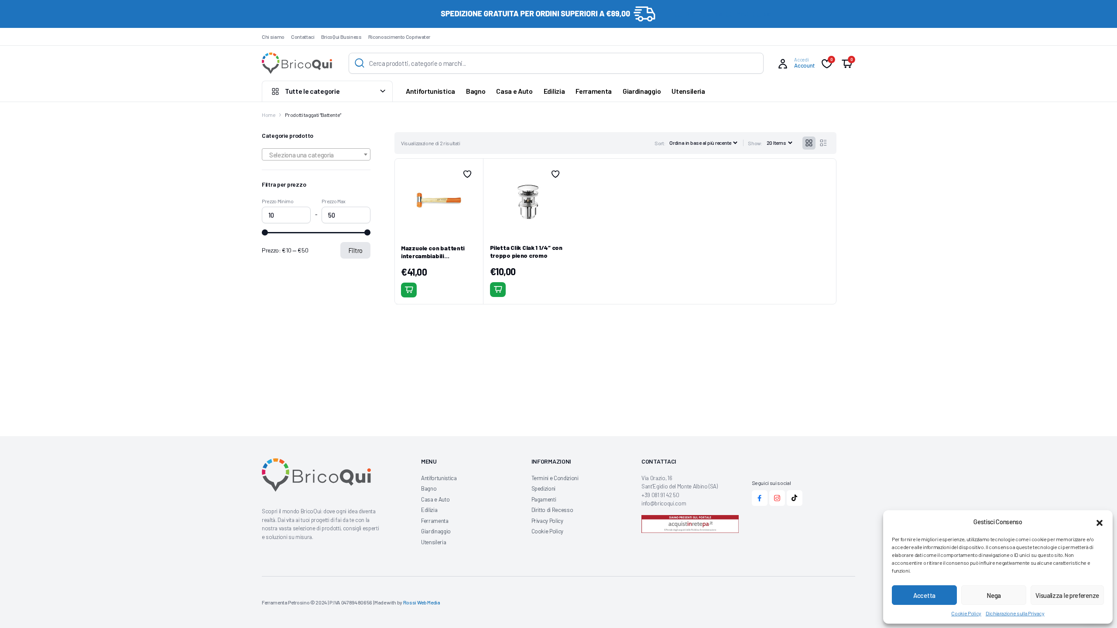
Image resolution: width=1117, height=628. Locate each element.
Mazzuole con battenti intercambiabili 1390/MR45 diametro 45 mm (435, 260)
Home (269, 115)
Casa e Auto (514, 91)
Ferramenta (594, 91)
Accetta (924, 595)
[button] (1099, 521)
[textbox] (316, 155)
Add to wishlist (467, 174)
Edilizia (554, 91)
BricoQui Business (341, 37)
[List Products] (823, 143)
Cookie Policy (966, 613)
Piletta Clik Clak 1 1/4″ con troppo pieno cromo (526, 251)
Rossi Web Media (421, 602)
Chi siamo (273, 37)
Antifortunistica (430, 91)
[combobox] (316, 154)
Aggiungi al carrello (409, 290)
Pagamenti (543, 499)
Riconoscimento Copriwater (399, 37)
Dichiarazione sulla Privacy (1015, 613)
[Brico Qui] (297, 63)
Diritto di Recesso (552, 509)
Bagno (475, 91)
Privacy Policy (547, 520)
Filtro (355, 250)
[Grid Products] (808, 143)
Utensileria (688, 91)
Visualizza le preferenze (1067, 595)
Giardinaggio (642, 91)
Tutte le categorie (312, 91)
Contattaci (303, 37)
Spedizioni (543, 488)
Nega (994, 595)
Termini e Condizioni (555, 477)
